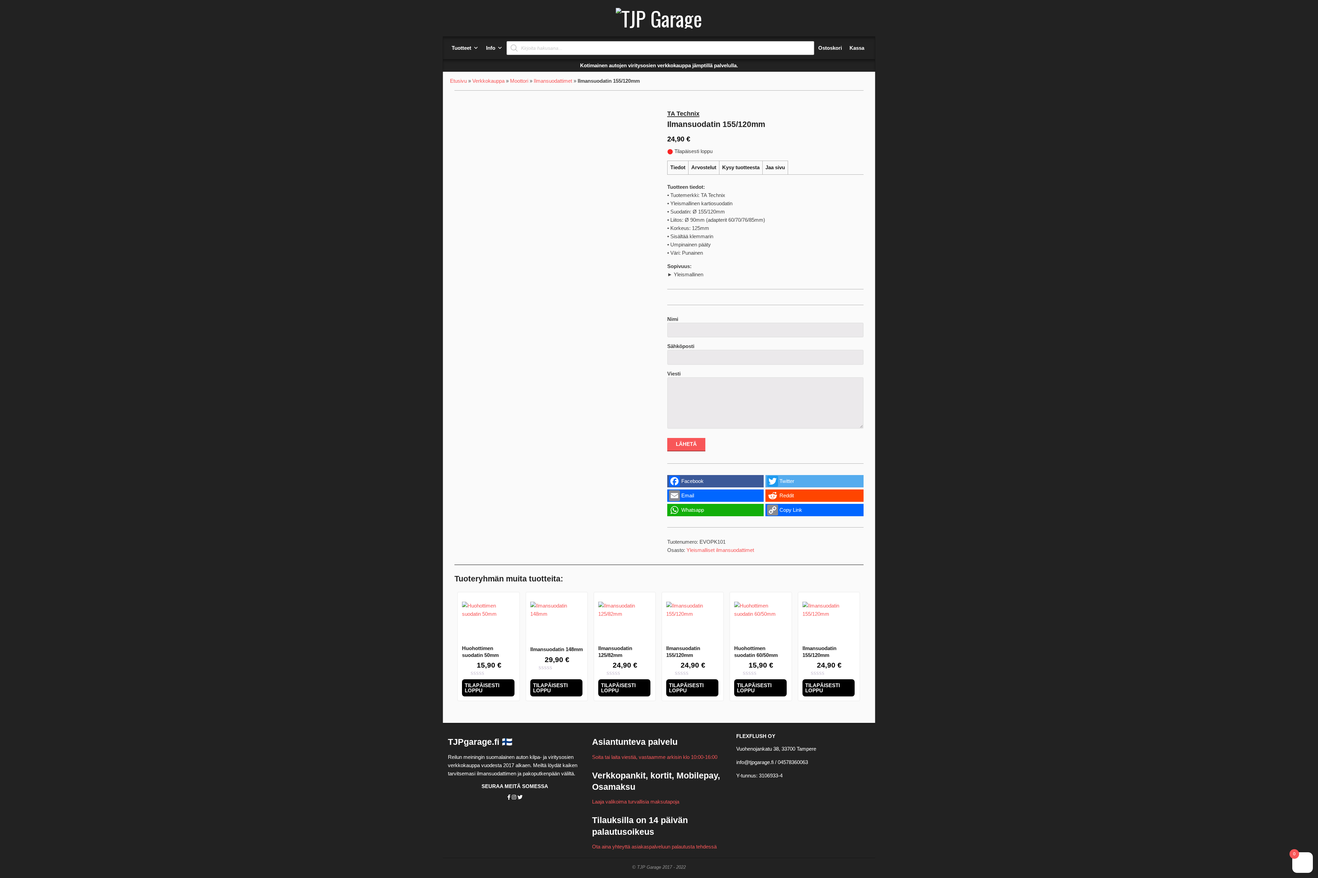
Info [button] (490, 48)
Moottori (519, 81)
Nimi (672, 319)
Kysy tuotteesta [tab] (741, 167)
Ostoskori (830, 48)
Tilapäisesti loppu (482, 687)
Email (687, 495)
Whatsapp (692, 510)
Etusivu (458, 81)
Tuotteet (461, 48)
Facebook (692, 481)
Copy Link (790, 510)
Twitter (786, 481)
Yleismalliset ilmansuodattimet (720, 550)
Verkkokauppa (488, 81)
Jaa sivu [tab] (775, 167)
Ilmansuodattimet (553, 81)
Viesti (674, 374)
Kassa (856, 48)
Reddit (786, 495)
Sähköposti (680, 346)
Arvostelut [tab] (703, 167)
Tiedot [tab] (677, 167)
